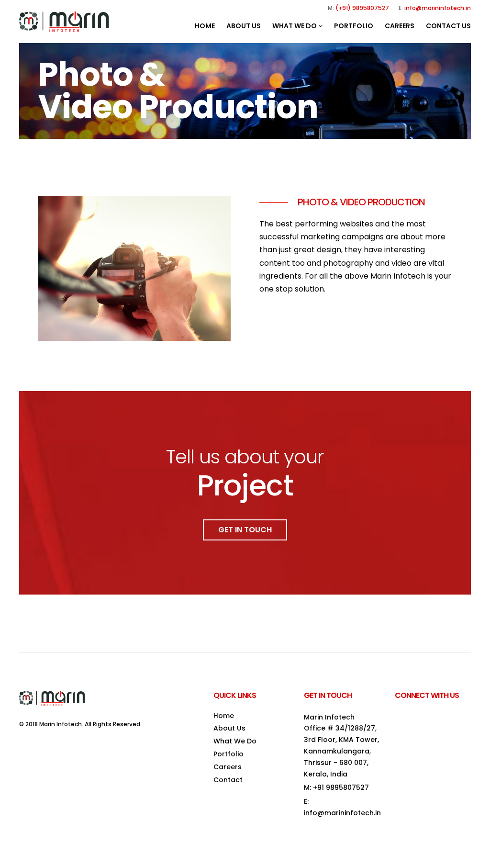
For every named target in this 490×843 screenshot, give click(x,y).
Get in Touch (245, 529)
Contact (228, 780)
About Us (243, 26)
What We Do (295, 26)
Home (205, 26)
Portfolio (353, 26)
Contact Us (448, 26)
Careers (399, 26)
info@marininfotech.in (437, 8)
